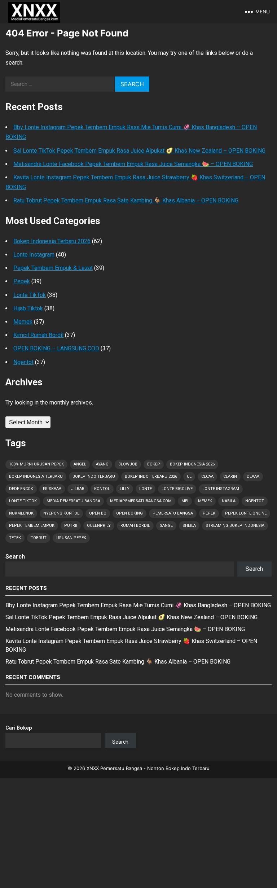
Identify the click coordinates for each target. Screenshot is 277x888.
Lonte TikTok (29, 295)
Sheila (189, 525)
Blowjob (127, 464)
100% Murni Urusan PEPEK (36, 464)
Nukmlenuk (21, 513)
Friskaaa (52, 488)
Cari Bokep (18, 728)
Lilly (124, 488)
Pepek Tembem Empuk (31, 525)
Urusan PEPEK (71, 537)
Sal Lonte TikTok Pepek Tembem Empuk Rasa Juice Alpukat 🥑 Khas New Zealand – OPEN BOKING (139, 150)
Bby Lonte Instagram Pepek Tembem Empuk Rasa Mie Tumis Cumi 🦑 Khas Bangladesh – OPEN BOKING (138, 605)
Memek (22, 321)
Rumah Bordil (135, 525)
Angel (80, 464)
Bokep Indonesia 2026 (192, 464)
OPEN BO (97, 513)
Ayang (102, 464)
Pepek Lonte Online (246, 513)
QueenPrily (99, 525)
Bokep (153, 464)
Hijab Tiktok (28, 308)
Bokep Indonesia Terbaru (36, 476)
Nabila (229, 501)
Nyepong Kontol (61, 513)
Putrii (70, 525)
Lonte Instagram (33, 254)
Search (15, 556)
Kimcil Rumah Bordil (38, 335)
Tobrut (39, 537)
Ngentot (23, 362)
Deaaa (253, 476)
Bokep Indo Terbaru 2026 (151, 476)
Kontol (102, 488)
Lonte (145, 488)
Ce (189, 476)
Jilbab (77, 488)
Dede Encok (21, 488)
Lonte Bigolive (177, 488)
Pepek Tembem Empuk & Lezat (53, 267)
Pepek (21, 281)
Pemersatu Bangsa (173, 513)
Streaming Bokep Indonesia (235, 525)
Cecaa (207, 476)
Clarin (230, 476)
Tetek (15, 537)
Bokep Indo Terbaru (93, 476)
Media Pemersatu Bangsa (73, 501)
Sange (166, 525)
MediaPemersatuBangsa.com (141, 501)
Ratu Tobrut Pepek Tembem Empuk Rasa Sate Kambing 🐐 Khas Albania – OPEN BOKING (125, 200)
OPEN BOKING (129, 513)
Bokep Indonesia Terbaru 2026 (52, 241)
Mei (184, 501)
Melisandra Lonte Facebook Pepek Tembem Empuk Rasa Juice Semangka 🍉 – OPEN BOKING (133, 164)
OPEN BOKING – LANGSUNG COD (56, 348)
